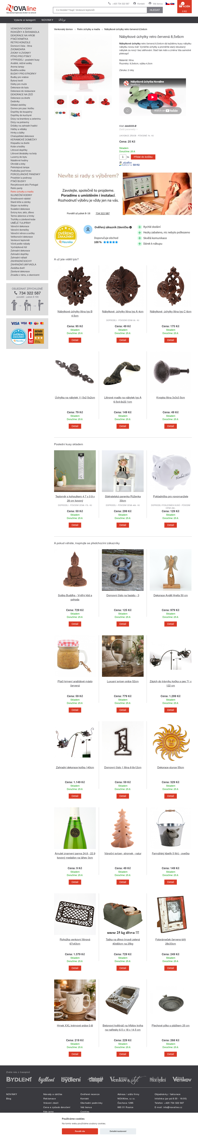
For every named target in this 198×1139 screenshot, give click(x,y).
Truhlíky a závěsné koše (23, 219)
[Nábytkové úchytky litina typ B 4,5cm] (75, 307)
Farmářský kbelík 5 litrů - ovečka (170, 853)
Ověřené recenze (90, 1094)
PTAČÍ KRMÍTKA (19, 38)
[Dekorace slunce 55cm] (170, 763)
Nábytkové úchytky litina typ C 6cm (170, 311)
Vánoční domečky (20, 229)
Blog (8, 1098)
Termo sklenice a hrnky (22, 215)
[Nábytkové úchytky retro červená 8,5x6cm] (83, 90)
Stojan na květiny (19, 205)
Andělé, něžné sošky (21, 63)
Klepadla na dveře (20, 143)
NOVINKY (47, 20)
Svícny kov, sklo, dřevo (22, 212)
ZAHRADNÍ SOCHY (21, 261)
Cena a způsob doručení (56, 1107)
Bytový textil (17, 80)
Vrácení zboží (51, 1102)
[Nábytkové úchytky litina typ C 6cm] (170, 307)
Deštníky (15, 101)
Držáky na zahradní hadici (24, 125)
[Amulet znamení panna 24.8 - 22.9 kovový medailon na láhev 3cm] (75, 849)
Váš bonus (158, 3)
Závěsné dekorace (20, 271)
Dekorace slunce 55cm (170, 767)
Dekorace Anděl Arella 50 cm (171, 595)
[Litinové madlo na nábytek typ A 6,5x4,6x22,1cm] (123, 393)
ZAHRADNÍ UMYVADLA (23, 264)
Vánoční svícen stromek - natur (122, 853)
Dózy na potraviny (20, 122)
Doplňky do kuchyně (21, 115)
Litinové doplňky (19, 150)
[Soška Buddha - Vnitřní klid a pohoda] (75, 591)
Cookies (84, 1111)
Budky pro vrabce (20, 77)
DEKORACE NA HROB (23, 35)
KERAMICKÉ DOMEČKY (24, 139)
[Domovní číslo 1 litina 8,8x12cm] (123, 763)
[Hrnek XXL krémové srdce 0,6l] (75, 1021)
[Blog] (62, 20)
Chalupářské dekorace (22, 136)
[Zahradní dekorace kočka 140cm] (75, 763)
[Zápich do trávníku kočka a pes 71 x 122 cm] (170, 677)
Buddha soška (18, 70)
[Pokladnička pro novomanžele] (170, 492)
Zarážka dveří (18, 268)
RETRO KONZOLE (20, 42)
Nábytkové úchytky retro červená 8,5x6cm (125, 29)
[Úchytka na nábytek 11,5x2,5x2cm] (75, 393)
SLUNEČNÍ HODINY (21, 195)
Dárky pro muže (19, 84)
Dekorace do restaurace (23, 91)
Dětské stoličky (18, 104)
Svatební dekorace (20, 209)
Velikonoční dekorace (22, 236)
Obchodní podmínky (91, 1102)
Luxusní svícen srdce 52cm (123, 681)
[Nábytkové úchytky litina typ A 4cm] (123, 307)
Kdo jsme (48, 1111)
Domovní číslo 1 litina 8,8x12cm (122, 767)
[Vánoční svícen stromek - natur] (123, 849)
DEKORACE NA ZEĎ (22, 94)
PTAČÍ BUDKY (18, 181)
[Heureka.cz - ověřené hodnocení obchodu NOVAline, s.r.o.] (19, 343)
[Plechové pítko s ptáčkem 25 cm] (170, 1021)
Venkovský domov (63, 29)
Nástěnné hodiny (19, 160)
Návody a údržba (52, 1094)
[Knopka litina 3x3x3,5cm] (170, 393)
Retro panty (16, 188)
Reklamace (49, 1098)
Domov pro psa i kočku (22, 108)
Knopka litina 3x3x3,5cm (170, 397)
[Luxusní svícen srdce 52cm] (123, 677)
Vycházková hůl (19, 247)
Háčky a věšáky (19, 129)
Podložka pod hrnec (21, 170)
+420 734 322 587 (120, 3)
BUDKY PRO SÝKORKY (23, 73)
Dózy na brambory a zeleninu (26, 118)
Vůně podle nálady (20, 243)
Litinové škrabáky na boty (24, 153)
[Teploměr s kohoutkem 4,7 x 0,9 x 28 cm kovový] (75, 492)
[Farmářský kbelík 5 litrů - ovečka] (170, 849)
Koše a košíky (18, 146)
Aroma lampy (17, 66)
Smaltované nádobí (21, 198)
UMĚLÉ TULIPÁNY (21, 222)
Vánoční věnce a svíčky (23, 233)
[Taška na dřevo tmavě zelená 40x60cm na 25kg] (123, 935)
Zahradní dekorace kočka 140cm (75, 767)
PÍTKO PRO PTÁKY (21, 56)
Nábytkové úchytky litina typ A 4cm (122, 311)
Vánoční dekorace (20, 226)
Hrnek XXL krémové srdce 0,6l (75, 1025)
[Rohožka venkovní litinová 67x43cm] (75, 935)
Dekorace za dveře (20, 97)
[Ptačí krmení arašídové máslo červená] (75, 677)
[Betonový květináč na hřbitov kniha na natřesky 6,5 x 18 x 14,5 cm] (123, 1021)
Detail (75, 340)
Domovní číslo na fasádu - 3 (122, 595)
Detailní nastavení (118, 1131)
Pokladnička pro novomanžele (170, 496)
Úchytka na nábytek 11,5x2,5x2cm (75, 397)
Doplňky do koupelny (21, 111)
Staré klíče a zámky (21, 202)
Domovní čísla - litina (21, 45)
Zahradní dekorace (20, 250)
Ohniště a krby (18, 163)
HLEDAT (155, 10)
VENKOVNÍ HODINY (21, 28)
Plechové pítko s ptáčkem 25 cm (171, 1025)
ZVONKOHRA (18, 49)
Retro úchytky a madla (22, 191)
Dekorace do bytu (20, 87)
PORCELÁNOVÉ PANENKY (25, 174)
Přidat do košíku (143, 156)
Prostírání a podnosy (21, 177)
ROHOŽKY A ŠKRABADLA (25, 32)
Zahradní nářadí (19, 257)
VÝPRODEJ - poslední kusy (25, 59)
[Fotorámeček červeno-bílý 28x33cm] (170, 935)
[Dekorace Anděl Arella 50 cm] (170, 591)
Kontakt (141, 3)
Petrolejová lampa (20, 167)
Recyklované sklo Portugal (24, 184)
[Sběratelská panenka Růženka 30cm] (123, 492)
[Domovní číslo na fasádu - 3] (123, 591)
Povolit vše (80, 1131)
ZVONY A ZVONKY (21, 52)
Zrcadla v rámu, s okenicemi (25, 274)
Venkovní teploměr (20, 240)
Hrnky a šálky (17, 132)
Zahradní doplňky (20, 254)
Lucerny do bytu (19, 156)
